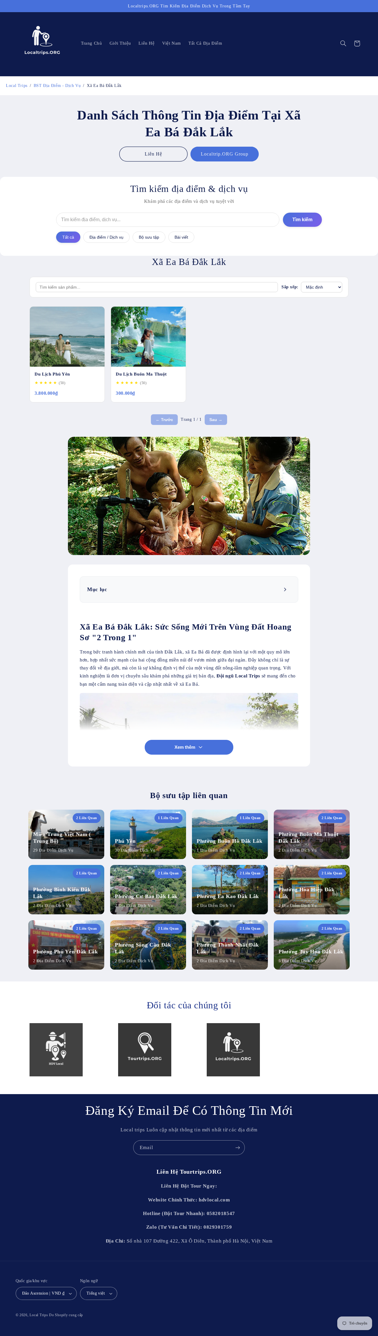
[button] (343, 43)
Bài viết (181, 237)
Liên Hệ (153, 153)
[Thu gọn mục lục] (285, 589)
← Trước (164, 419)
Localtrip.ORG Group (224, 153)
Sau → (215, 419)
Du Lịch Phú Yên (52, 374)
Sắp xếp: (290, 287)
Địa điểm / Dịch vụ (106, 237)
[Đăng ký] (238, 1147)
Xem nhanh (86, 359)
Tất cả (68, 237)
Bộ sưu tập (149, 237)
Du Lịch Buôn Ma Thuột (141, 374)
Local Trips (39, 1315)
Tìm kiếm (302, 219)
